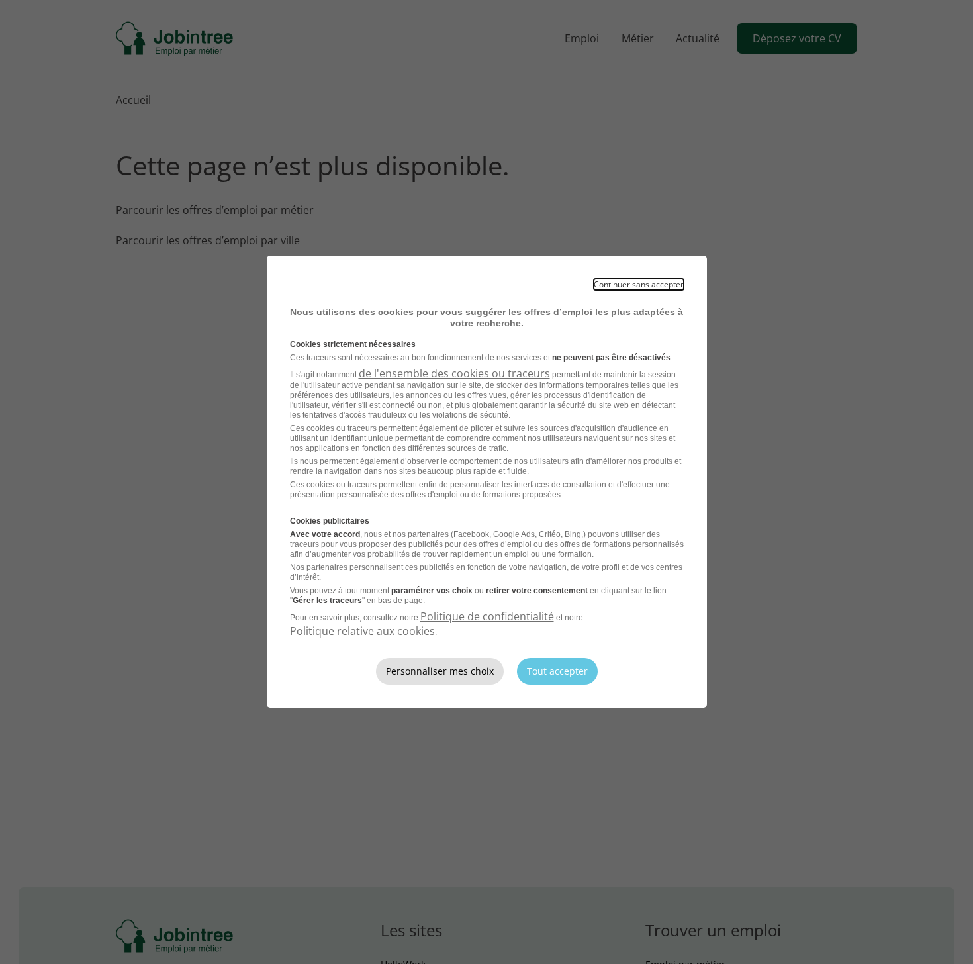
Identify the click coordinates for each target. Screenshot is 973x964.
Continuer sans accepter (639, 284)
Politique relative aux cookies (362, 631)
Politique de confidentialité (487, 616)
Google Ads (514, 534)
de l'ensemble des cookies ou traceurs (454, 373)
